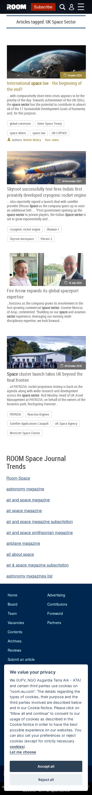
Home (12, 595)
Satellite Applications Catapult (29, 423)
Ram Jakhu (52, 140)
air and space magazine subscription (39, 521)
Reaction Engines (38, 414)
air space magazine (24, 510)
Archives (14, 641)
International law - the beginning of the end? (44, 86)
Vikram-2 (46, 238)
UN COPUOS (59, 133)
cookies (17, 746)
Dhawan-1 (53, 229)
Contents (15, 632)
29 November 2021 (72, 181)
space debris (18, 133)
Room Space (18, 478)
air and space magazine (28, 500)
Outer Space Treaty (49, 123)
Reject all (46, 780)
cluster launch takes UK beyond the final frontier (45, 377)
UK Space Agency (66, 423)
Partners (54, 622)
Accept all (46, 766)
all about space (20, 554)
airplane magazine (23, 543)
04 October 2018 (73, 366)
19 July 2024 (75, 283)
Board (12, 604)
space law (38, 133)
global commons (20, 123)
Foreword (55, 613)
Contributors (57, 604)
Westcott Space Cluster (25, 433)
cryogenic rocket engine (25, 229)
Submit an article (21, 659)
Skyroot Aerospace (22, 238)
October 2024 (75, 75)
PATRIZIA (15, 414)
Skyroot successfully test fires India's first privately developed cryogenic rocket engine (46, 192)
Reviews (14, 650)
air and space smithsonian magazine (39, 532)
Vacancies (16, 622)
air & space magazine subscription (37, 565)
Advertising (56, 595)
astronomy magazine (25, 489)
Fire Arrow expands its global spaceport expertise (43, 293)
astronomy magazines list (29, 576)
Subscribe (43, 7)
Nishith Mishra (32, 140)
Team (12, 613)
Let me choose (23, 752)
